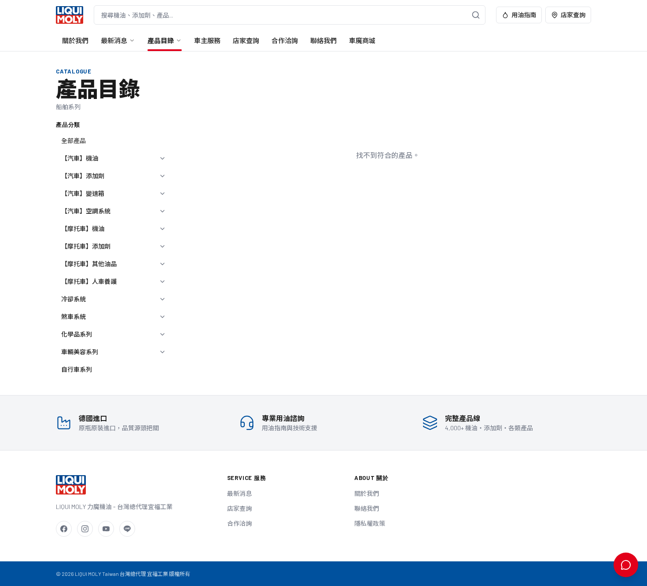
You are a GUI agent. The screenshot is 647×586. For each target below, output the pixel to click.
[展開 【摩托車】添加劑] (162, 246)
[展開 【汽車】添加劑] (162, 176)
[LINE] (127, 529)
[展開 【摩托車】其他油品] (162, 264)
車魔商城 (362, 40)
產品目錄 (160, 40)
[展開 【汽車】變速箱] (162, 193)
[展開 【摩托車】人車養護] (162, 281)
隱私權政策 (369, 523)
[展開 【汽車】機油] (162, 158)
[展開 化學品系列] (162, 334)
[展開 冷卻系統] (162, 299)
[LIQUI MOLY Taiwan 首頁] (69, 15)
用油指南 (523, 14)
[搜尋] (476, 15)
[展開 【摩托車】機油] (162, 229)
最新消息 (114, 40)
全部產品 (73, 140)
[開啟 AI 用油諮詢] (626, 565)
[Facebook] (64, 529)
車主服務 (207, 40)
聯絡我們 (323, 40)
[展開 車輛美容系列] (162, 352)
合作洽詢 (285, 40)
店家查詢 (573, 14)
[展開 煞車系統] (162, 317)
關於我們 (75, 40)
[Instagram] (85, 529)
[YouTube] (106, 529)
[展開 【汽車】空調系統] (162, 211)
